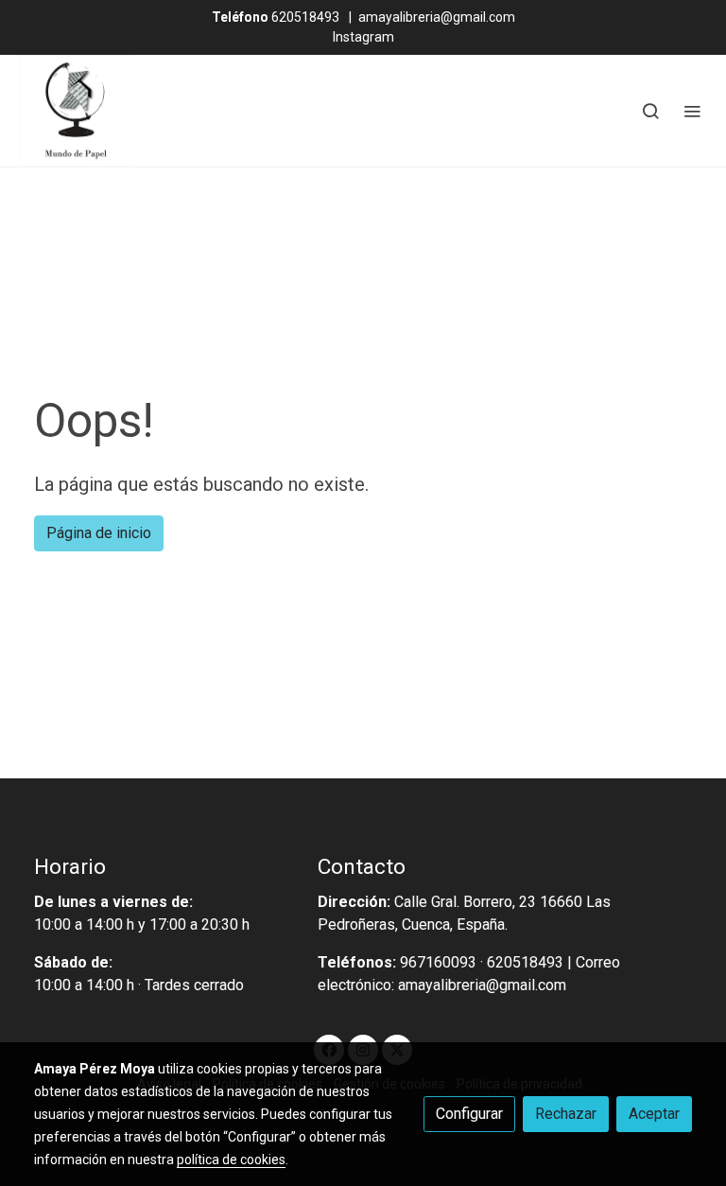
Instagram (363, 36)
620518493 (275, 17)
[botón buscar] (650, 110)
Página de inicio (98, 533)
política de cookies (231, 1159)
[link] (75, 110)
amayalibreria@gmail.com (436, 17)
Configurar (469, 1114)
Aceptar (654, 1114)
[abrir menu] (692, 110)
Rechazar (565, 1114)
